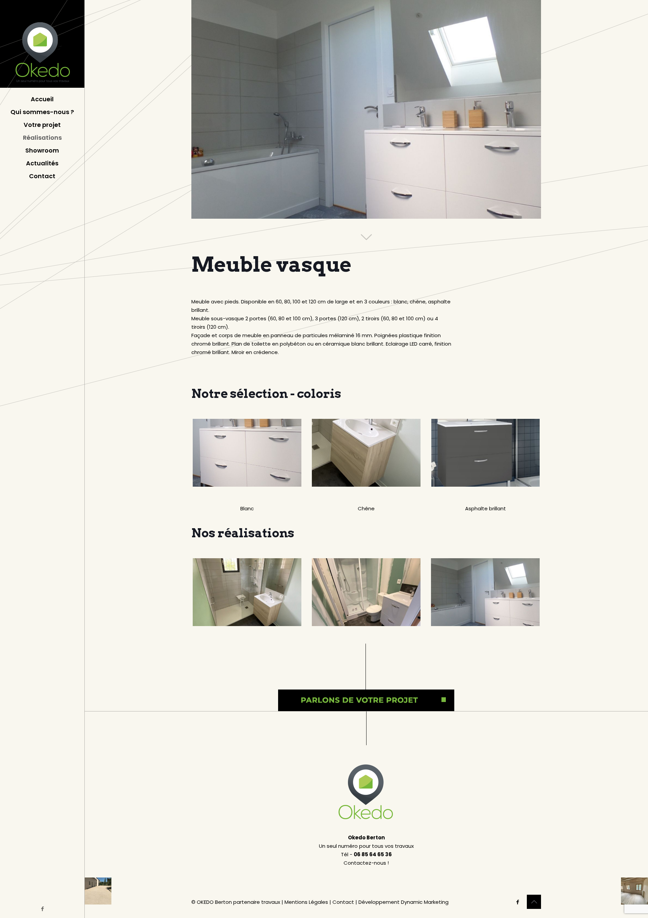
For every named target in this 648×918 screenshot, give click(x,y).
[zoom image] (247, 452)
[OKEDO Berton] (42, 44)
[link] (247, 453)
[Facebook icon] (42, 908)
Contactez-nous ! (366, 862)
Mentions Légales (306, 902)
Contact (343, 902)
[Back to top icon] (534, 902)
